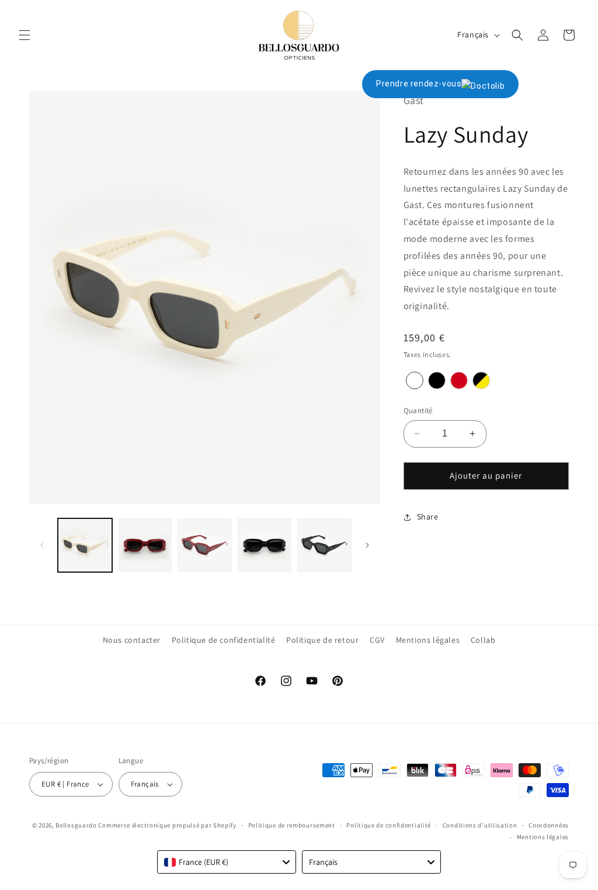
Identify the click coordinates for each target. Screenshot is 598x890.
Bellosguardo (75, 825)
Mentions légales (428, 640)
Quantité (418, 410)
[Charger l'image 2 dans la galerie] (145, 545)
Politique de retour (322, 640)
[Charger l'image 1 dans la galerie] (85, 545)
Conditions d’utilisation (480, 825)
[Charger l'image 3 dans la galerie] (205, 545)
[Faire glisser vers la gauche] (42, 545)
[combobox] (226, 862)
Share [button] (428, 516)
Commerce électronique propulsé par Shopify (167, 825)
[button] (24, 35)
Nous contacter (132, 640)
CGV (377, 640)
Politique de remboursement (291, 825)
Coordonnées (549, 825)
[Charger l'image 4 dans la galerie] (265, 545)
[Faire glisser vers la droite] (367, 545)
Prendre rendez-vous (418, 83)
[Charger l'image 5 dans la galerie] (324, 545)
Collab (483, 640)
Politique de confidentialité (224, 640)
